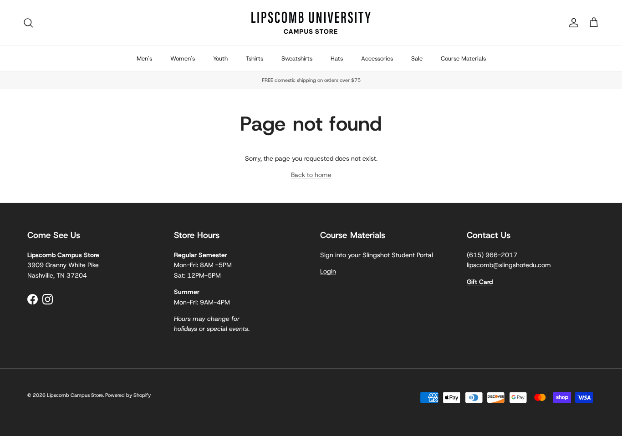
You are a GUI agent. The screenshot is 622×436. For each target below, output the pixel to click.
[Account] (572, 22)
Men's (144, 58)
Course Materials (463, 58)
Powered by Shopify (128, 395)
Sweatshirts (296, 58)
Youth (220, 58)
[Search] (28, 22)
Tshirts (254, 58)
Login (328, 271)
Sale (417, 58)
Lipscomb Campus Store (75, 395)
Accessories (377, 58)
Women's (182, 58)
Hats (337, 58)
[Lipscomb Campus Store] (311, 22)
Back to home (311, 175)
